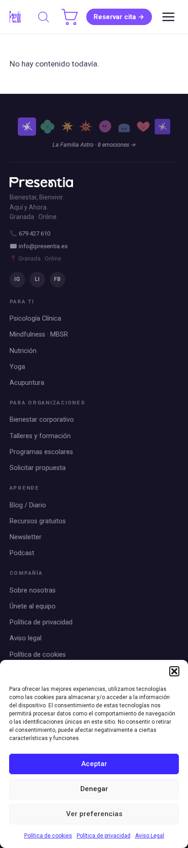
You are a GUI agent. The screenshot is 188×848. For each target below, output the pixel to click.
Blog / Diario (28, 505)
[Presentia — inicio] (15, 17)
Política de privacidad (104, 836)
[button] (174, 671)
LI (37, 279)
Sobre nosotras (33, 590)
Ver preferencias (94, 814)
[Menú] (168, 17)
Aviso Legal (149, 836)
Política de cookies (48, 836)
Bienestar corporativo (42, 420)
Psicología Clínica (35, 318)
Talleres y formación (40, 436)
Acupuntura (27, 383)
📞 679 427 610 (30, 233)
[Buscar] (43, 17)
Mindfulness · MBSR (39, 334)
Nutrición (23, 351)
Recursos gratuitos (38, 521)
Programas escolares (41, 452)
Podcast (22, 553)
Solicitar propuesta (38, 468)
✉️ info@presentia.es (39, 246)
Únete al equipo (33, 606)
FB (57, 279)
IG (17, 279)
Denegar (94, 789)
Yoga (17, 367)
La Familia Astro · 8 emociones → (94, 144)
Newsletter (26, 537)
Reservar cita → (119, 17)
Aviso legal (26, 638)
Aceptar (94, 764)
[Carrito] (70, 17)
